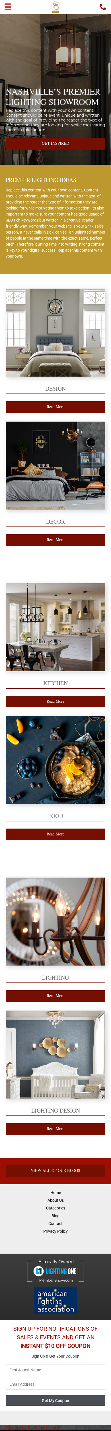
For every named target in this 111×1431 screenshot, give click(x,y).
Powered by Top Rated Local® (32, 1428)
